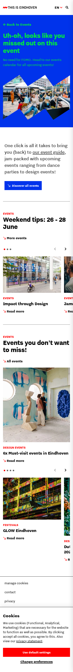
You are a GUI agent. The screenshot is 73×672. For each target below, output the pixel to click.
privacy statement (29, 641)
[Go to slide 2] (7, 249)
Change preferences (36, 661)
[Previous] (55, 248)
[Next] (65, 248)
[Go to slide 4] (13, 470)
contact (10, 592)
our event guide (49, 152)
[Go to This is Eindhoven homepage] (20, 7)
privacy (9, 601)
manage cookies (16, 583)
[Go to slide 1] (4, 249)
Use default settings (37, 652)
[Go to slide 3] (10, 249)
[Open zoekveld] (67, 7)
